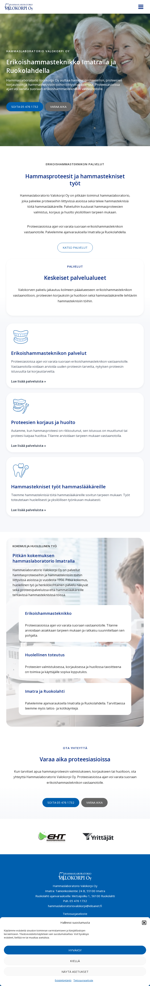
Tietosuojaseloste (83, 980)
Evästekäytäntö (63, 980)
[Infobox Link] (75, 355)
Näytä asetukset (75, 972)
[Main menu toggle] (141, 7)
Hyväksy (75, 950)
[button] (144, 923)
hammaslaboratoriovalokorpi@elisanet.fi (75, 906)
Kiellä (75, 961)
